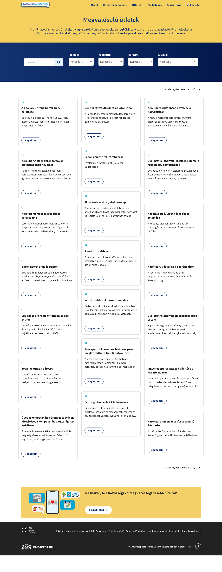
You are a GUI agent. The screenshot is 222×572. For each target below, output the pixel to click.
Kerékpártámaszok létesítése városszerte (41, 216)
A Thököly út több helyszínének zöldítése (41, 110)
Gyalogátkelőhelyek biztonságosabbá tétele (172, 318)
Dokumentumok (160, 531)
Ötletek (136, 5)
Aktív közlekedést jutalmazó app (106, 202)
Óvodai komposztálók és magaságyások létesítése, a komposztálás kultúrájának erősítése (47, 422)
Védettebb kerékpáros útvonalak (106, 300)
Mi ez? (94, 5)
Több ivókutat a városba (37, 369)
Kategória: (104, 55)
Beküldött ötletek (64, 531)
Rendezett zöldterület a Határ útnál (109, 108)
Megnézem (31, 140)
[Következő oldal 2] (199, 89)
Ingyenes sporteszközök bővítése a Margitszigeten (170, 371)
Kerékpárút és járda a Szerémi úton (171, 267)
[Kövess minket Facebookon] (37, 549)
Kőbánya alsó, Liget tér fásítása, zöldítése (169, 216)
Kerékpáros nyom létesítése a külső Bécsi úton (171, 424)
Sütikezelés (102, 531)
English (194, 5)
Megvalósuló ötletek (84, 531)
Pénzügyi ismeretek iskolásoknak (106, 402)
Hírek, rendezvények (115, 5)
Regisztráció (174, 5)
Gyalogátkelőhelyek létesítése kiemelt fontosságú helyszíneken (173, 163)
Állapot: (163, 55)
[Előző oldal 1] (194, 89)
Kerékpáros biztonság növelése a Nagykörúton (169, 110)
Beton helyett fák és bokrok (39, 267)
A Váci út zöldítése (97, 251)
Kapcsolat (174, 531)
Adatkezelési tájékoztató (138, 531)
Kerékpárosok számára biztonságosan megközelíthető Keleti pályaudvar (109, 351)
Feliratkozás (96, 510)
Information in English (191, 531)
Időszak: (74, 55)
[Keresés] (58, 62)
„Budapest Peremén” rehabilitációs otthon (45, 318)
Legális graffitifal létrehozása (104, 157)
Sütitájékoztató (116, 531)
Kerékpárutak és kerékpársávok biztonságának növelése (42, 163)
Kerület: (133, 55)
